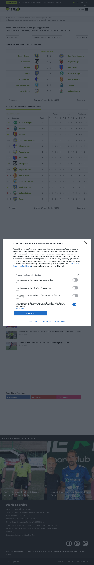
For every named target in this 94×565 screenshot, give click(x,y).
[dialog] (47, 282)
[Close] (86, 243)
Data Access (47, 321)
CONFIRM (30, 313)
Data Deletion (34, 321)
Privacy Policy (60, 321)
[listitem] (47, 275)
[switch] (75, 280)
